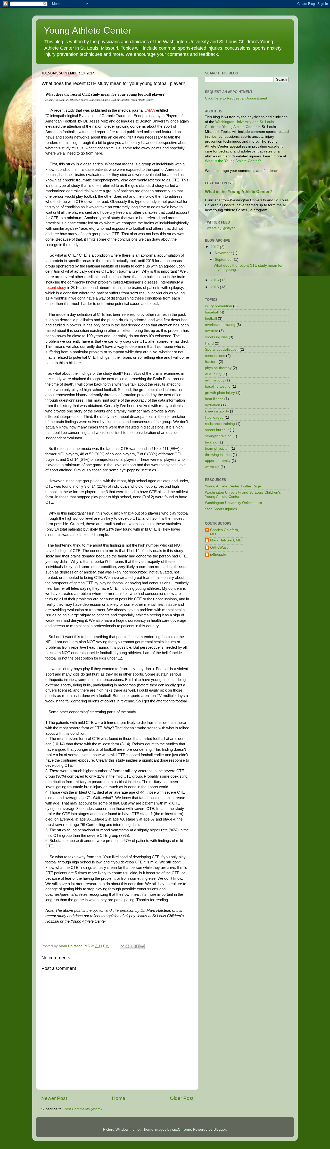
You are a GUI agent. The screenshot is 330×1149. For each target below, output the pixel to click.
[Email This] (122, 946)
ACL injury (213, 374)
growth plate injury (220, 393)
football (211, 318)
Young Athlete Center (87, 30)
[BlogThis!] (127, 946)
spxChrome (181, 1129)
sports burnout (217, 430)
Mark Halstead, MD (226, 540)
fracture (211, 362)
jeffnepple (218, 554)
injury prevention (218, 306)
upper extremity (217, 461)
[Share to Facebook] (137, 946)
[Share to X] (132, 946)
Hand (209, 343)
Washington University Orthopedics (233, 503)
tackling (211, 442)
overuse (211, 331)
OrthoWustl (219, 547)
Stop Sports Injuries (221, 509)
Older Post (181, 1098)
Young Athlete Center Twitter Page (233, 486)
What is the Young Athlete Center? (238, 191)
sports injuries (216, 337)
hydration (212, 405)
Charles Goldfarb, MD (224, 532)
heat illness (214, 399)
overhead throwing (220, 325)
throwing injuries (218, 455)
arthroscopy (214, 380)
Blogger (219, 1129)
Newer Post (54, 1098)
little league (214, 417)
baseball (212, 312)
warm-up (212, 467)
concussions (215, 356)
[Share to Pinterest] (142, 946)
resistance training (220, 424)
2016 (215, 280)
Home (118, 1098)
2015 (215, 287)
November (224, 253)
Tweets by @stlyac (220, 228)
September (224, 260)
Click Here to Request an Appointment (236, 98)
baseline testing (217, 386)
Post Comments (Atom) (83, 1109)
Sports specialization (221, 349)
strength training (218, 436)
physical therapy (218, 368)
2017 (215, 247)
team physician (217, 448)
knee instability (217, 411)
